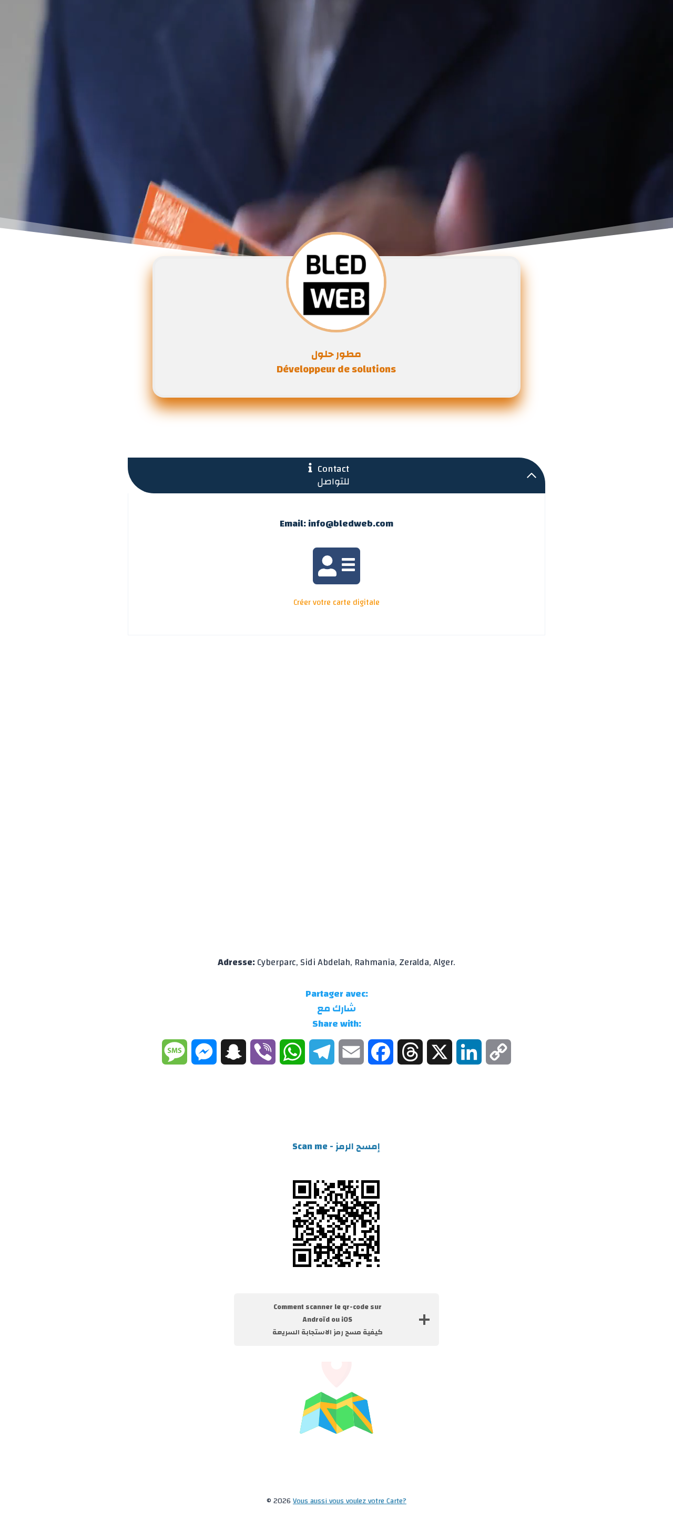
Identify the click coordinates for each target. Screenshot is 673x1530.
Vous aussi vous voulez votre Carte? (349, 1501)
